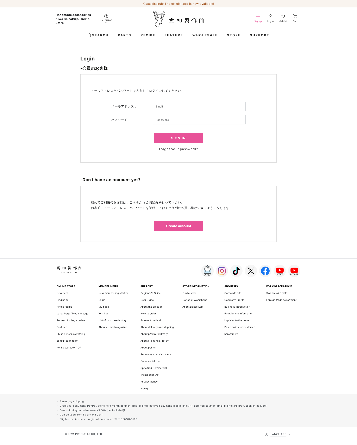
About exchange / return (154, 340)
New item (62, 293)
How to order (148, 313)
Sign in (178, 138)
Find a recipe (64, 306)
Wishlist (103, 313)
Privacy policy (149, 381)
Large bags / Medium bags (72, 313)
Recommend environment (155, 354)
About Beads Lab (192, 306)
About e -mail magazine (113, 327)
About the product (151, 306)
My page (104, 306)
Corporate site (232, 293)
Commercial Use (150, 361)
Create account (178, 226)
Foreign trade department (281, 299)
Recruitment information (238, 313)
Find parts (62, 299)
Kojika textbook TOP (69, 347)
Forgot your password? (178, 149)
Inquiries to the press (236, 320)
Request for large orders (71, 320)
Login (102, 299)
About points (148, 347)
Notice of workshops (194, 299)
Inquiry (144, 388)
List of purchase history (113, 320)
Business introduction (237, 306)
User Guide (147, 299)
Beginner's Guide (150, 293)
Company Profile (234, 299)
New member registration (114, 293)
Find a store (189, 293)
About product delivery (154, 333)
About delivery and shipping (157, 327)
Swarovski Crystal (277, 293)
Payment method (150, 320)
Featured (62, 327)
